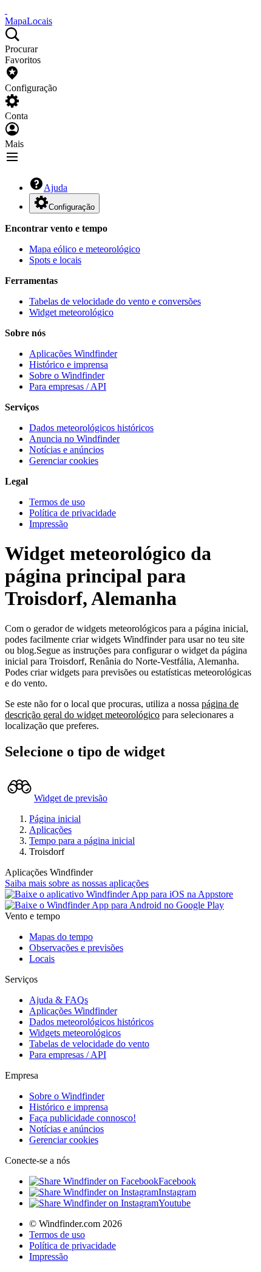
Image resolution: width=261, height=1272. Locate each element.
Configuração (72, 207)
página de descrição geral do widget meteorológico (122, 709)
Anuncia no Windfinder (74, 439)
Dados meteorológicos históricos (91, 428)
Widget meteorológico (71, 312)
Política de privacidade (72, 513)
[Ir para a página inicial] (6, 10)
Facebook (177, 1181)
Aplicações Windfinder (73, 353)
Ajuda (55, 187)
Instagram (177, 1192)
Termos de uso (57, 502)
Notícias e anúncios (66, 449)
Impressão (48, 524)
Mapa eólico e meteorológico (84, 249)
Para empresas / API (67, 386)
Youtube (174, 1203)
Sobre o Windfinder (66, 375)
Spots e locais (55, 260)
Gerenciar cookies (63, 460)
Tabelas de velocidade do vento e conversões (115, 301)
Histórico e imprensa (68, 364)
